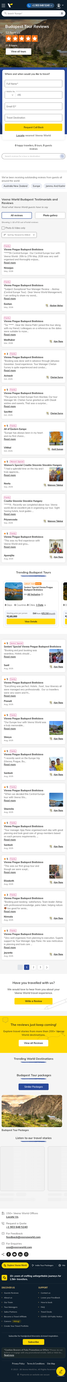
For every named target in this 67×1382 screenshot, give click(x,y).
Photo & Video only (15, 228)
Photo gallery (50, 215)
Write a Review (33, 1001)
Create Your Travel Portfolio (16, 1326)
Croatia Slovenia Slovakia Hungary (23, 501)
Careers (11, 1321)
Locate (20, 135)
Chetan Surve (56, 377)
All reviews (17, 215)
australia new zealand (15, 186)
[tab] (34, 1087)
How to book (46, 1302)
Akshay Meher (56, 305)
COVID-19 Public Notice (51, 1316)
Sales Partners (10, 1312)
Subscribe (33, 1342)
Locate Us (12, 1216)
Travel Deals (46, 1312)
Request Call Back (33, 127)
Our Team (8, 1302)
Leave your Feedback (50, 1297)
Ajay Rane (58, 341)
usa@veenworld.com (19, 1247)
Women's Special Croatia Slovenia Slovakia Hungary (33, 465)
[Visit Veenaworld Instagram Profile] (26, 1254)
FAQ (43, 1307)
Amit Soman (57, 449)
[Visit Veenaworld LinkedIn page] (20, 1254)
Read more (9, 1355)
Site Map (51, 1363)
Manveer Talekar (55, 485)
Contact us (45, 1293)
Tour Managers (10, 1307)
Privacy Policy (18, 1363)
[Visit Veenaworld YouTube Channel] (14, 1254)
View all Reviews (33, 1043)
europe (36, 186)
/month (48, 613)
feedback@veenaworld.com (23, 1237)
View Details (31, 621)
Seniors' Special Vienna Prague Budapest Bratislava (38, 588)
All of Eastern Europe (15, 429)
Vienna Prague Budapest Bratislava (23, 249)
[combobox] (9, 95)
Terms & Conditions (36, 1363)
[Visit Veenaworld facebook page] (8, 1254)
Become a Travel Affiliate (15, 1316)
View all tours (18, 51)
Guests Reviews (11, 1293)
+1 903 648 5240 (41, 5)
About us (8, 1297)
